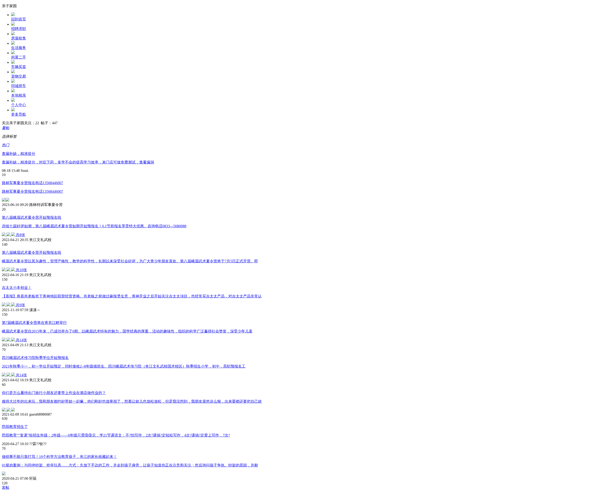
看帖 (5, 128)
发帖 (5, 487)
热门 (5, 145)
